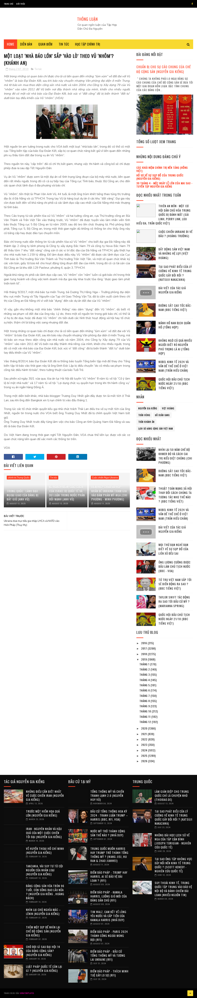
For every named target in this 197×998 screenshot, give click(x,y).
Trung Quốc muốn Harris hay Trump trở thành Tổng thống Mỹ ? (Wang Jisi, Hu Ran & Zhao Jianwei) (109, 854)
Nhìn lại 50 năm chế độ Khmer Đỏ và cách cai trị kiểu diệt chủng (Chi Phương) (175, 456)
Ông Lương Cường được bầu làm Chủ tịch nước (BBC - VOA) (174, 566)
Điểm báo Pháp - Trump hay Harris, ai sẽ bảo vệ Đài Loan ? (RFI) (108, 876)
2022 (144, 739)
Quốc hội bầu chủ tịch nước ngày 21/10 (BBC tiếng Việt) (174, 383)
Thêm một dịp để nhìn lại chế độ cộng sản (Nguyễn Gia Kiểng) (43, 931)
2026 (144, 761)
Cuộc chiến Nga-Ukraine (105, 477)
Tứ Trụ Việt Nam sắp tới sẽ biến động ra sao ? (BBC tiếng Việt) (175, 584)
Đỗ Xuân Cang (162, 415)
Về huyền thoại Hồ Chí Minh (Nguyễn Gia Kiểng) (45, 850)
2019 (144, 659)
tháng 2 (145, 669)
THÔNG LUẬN (87, 19)
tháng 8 (145, 701)
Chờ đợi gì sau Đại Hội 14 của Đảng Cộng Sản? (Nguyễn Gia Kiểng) (43, 951)
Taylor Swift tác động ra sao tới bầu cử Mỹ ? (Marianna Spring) (174, 601)
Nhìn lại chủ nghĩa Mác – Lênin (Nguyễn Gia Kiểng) (43, 911)
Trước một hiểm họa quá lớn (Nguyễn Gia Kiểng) (43, 813)
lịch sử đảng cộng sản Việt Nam (155, 428)
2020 (144, 728)
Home (10, 44)
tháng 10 (145, 711)
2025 (144, 756)
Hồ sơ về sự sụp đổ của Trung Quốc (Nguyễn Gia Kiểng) (160, 176)
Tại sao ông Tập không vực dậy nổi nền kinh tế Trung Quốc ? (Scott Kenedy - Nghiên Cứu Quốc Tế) (173, 865)
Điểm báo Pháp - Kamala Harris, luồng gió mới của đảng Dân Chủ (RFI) (108, 896)
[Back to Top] (190, 993)
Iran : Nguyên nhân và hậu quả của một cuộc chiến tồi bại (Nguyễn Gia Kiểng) (44, 833)
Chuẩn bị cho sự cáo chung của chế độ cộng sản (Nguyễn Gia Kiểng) (163, 69)
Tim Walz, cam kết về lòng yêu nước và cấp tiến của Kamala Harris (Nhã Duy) (108, 916)
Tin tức (64, 44)
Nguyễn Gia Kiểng (147, 408)
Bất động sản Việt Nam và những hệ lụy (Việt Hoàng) (174, 253)
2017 (144, 648)
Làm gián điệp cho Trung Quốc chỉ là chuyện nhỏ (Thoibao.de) (172, 795)
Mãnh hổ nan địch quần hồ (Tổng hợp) (175, 325)
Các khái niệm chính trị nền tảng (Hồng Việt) (162, 169)
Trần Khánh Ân (146, 421)
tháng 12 (145, 722)
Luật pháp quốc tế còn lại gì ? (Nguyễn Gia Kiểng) (44, 968)
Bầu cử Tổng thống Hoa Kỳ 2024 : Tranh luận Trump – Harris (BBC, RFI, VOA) (109, 815)
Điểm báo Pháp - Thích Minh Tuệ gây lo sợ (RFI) (109, 973)
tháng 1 (144, 664)
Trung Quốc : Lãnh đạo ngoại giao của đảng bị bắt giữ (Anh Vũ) (22, 495)
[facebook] (192, 4)
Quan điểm (45, 44)
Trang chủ (8, 3)
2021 (144, 734)
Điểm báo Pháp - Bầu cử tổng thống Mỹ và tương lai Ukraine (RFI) (107, 955)
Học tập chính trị (87, 44)
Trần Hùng (144, 415)
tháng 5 (145, 685)
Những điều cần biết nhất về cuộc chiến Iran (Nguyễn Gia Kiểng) (45, 795)
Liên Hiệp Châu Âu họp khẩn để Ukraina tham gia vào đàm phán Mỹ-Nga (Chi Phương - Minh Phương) (109, 493)
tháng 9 (145, 706)
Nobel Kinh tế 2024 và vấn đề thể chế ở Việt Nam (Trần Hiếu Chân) (174, 366)
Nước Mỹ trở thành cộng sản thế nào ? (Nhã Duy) (107, 833)
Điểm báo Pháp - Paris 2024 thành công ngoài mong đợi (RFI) (109, 935)
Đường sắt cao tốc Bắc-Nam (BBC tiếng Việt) (175, 307)
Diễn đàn (26, 44)
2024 (144, 750)
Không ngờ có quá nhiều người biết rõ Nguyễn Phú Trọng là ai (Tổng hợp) (175, 347)
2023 (144, 745)
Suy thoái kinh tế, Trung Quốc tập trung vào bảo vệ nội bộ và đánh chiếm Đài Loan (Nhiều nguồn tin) (173, 889)
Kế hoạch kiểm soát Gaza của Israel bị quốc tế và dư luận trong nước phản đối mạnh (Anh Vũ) (67, 493)
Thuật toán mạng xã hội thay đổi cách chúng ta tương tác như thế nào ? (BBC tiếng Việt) (175, 495)
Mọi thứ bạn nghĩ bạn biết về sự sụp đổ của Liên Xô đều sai (173, 549)
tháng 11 (145, 717)
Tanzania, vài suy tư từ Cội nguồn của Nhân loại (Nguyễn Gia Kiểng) (44, 870)
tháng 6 (145, 690)
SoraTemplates (27, 993)
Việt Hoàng (168, 408)
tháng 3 (145, 674)
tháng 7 (145, 696)
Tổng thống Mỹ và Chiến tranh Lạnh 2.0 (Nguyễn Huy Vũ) (107, 795)
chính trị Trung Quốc (18, 477)
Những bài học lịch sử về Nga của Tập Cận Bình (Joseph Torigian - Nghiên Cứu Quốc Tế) (173, 841)
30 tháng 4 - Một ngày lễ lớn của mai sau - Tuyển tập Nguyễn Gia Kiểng (164, 184)
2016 (144, 643)
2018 (144, 654)
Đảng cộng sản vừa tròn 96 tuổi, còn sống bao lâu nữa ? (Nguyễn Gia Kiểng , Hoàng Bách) (45, 892)
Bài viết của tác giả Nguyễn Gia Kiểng (172, 290)
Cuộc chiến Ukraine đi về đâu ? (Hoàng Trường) (176, 233)
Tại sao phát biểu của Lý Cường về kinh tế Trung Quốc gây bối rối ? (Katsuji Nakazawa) (175, 273)
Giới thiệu (20, 3)
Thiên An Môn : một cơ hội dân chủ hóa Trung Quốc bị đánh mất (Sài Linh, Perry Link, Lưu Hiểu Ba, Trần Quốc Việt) (163, 214)
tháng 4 (145, 680)
